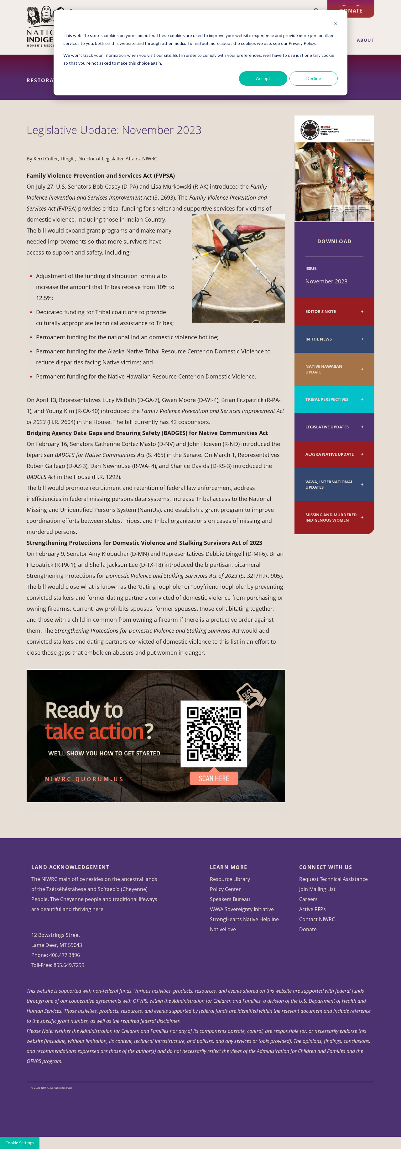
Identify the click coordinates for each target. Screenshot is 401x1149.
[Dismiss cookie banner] (335, 24)
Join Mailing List (317, 889)
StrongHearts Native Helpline (244, 919)
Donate (350, 10)
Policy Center (225, 889)
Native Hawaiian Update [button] (323, 369)
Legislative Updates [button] (327, 427)
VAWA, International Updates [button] (329, 484)
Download (334, 241)
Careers (308, 899)
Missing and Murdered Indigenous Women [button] (331, 517)
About (366, 40)
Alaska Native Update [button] (329, 454)
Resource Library (230, 879)
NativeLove (223, 929)
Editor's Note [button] (320, 311)
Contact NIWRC (317, 919)
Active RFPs (312, 909)
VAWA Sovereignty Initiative (242, 909)
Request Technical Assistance (333, 879)
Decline (313, 78)
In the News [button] (318, 339)
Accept (263, 78)
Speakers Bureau (230, 899)
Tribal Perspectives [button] (326, 399)
